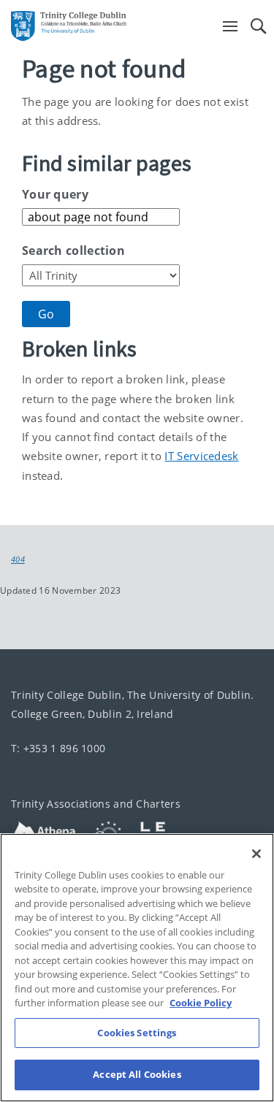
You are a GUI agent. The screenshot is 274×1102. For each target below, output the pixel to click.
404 (18, 559)
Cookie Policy (201, 1002)
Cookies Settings (136, 1032)
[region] (137, 967)
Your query (55, 194)
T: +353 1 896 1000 (58, 748)
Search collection (73, 250)
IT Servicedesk (201, 455)
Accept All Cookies (136, 1074)
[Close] (256, 854)
